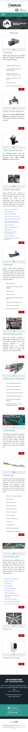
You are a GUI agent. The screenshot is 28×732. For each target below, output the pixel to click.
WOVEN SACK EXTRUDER (14, 379)
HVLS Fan (7, 629)
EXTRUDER (8, 265)
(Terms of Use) (22, 725)
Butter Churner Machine (13, 111)
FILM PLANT (8, 475)
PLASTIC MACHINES (11, 189)
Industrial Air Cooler (11, 658)
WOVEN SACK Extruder (13, 334)
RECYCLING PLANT (11, 557)
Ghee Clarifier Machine (12, 150)
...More (21, 89)
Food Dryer (7, 53)
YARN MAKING (9, 431)
